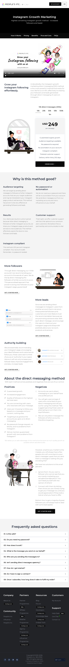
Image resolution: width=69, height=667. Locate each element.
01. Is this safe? (10, 534)
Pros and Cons (46, 35)
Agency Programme (24, 630)
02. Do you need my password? (17, 540)
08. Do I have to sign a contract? (17, 574)
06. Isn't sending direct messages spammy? (22, 563)
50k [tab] (55, 111)
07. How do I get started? (14, 568)
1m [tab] (50, 114)
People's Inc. (8, 623)
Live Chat (55, 616)
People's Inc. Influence (8, 618)
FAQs (56, 35)
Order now (49, 164)
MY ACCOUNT (55, 4)
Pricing (26, 35)
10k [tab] (38, 111)
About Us (7, 601)
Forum (38, 604)
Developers (40, 610)
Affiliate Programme (24, 611)
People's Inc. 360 (32, 657)
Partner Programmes (24, 602)
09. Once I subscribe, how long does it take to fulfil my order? (29, 580)
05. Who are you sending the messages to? (22, 557)
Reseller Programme (24, 621)
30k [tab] (49, 111)
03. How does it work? (13, 545)
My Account (56, 601)
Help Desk (55, 613)
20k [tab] (43, 111)
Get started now (11, 292)
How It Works (16, 35)
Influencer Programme (24, 639)
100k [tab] (61, 111)
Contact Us (56, 619)
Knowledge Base (42, 616)
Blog (37, 601)
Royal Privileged (38, 663)
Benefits (35, 35)
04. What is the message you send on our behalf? (24, 551)
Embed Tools (40, 622)
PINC (41, 661)
